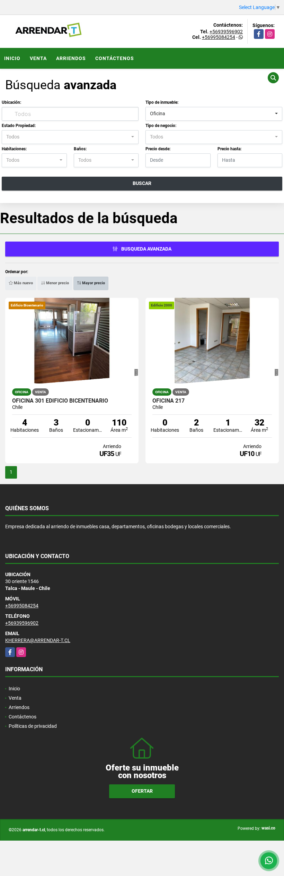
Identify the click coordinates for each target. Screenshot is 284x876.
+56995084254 (218, 37)
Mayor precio (93, 283)
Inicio (12, 58)
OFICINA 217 (168, 401)
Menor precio (57, 283)
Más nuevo (23, 283)
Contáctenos (114, 58)
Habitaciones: (14, 148)
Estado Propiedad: (19, 125)
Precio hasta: (229, 148)
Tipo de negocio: (160, 125)
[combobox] (213, 114)
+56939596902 (226, 31)
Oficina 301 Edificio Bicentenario (60, 401)
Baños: (80, 148)
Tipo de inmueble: (161, 102)
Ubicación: (11, 102)
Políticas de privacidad (33, 726)
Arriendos (71, 58)
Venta (38, 58)
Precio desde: (157, 148)
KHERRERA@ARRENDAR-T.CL (37, 640)
